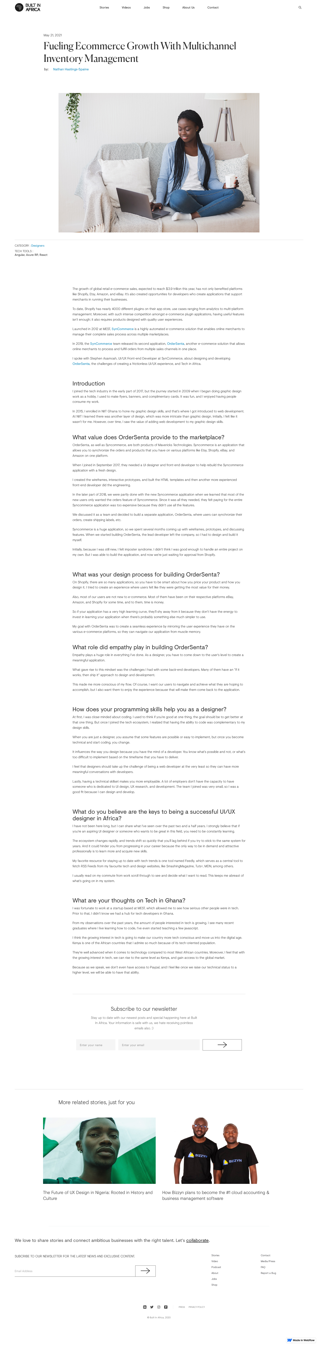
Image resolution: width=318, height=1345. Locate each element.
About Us (188, 7)
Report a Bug (268, 1273)
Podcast (216, 1267)
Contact (213, 7)
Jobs (147, 7)
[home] (27, 7)
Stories (104, 7)
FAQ (263, 1267)
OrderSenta (175, 343)
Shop (166, 7)
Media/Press (268, 1261)
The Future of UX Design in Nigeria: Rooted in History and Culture (98, 1195)
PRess (182, 1307)
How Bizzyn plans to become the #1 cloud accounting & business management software (215, 1195)
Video (214, 1261)
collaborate (197, 1240)
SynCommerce (123, 328)
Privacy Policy (197, 1307)
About (214, 1273)
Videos (126, 7)
